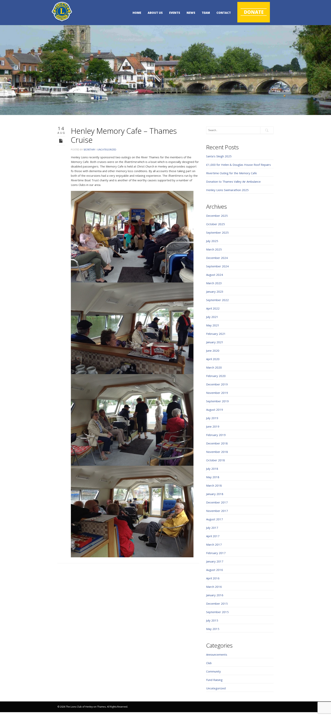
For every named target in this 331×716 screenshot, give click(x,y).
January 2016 (214, 595)
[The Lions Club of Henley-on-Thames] (62, 12)
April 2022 (213, 308)
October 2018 (215, 460)
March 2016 (214, 587)
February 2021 (216, 334)
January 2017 (214, 561)
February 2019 (216, 435)
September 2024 (217, 266)
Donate (254, 12)
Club (209, 663)
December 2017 (217, 502)
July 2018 (212, 468)
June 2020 (212, 350)
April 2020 (213, 359)
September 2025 (217, 232)
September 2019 (217, 401)
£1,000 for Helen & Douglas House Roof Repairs (238, 165)
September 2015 (217, 612)
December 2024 (217, 258)
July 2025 (212, 241)
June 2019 (212, 426)
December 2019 (217, 384)
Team (206, 13)
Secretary (89, 149)
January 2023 (214, 291)
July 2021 (212, 317)
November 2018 (217, 452)
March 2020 (214, 367)
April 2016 (213, 578)
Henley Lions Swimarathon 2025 (227, 190)
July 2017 (212, 528)
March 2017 (214, 544)
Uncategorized (106, 149)
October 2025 (215, 224)
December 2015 (217, 603)
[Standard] (61, 140)
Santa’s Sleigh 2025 (219, 156)
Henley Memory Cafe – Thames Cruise (124, 135)
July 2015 (212, 620)
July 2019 (212, 418)
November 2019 (217, 393)
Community (213, 671)
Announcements (216, 654)
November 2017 (217, 511)
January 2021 (214, 342)
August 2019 (214, 409)
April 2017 (213, 536)
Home (137, 13)
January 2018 (214, 494)
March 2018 (214, 485)
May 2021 (212, 325)
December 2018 (217, 443)
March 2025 (214, 249)
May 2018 (212, 477)
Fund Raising (214, 680)
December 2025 (217, 216)
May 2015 (212, 629)
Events (174, 13)
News (191, 13)
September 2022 (217, 300)
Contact (223, 13)
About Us (155, 13)
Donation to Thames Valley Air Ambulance (233, 181)
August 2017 (214, 519)
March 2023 (214, 283)
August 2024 (214, 275)
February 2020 (216, 376)
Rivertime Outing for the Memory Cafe (231, 173)
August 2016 (214, 570)
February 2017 (216, 553)
